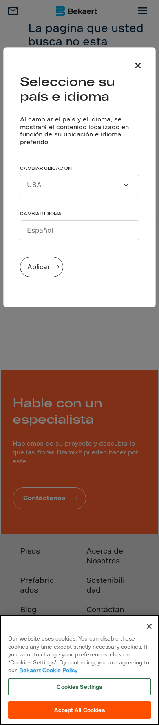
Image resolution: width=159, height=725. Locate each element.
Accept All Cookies (79, 710)
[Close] (149, 626)
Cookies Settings (79, 687)
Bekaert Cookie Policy (48, 670)
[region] (79, 670)
